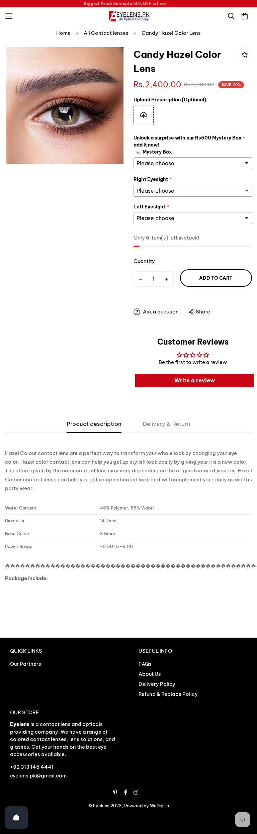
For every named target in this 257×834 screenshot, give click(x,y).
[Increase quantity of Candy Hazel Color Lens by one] (166, 279)
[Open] (16, 817)
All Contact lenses (106, 33)
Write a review (194, 380)
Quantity (144, 261)
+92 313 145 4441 (32, 767)
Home (63, 33)
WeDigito (159, 805)
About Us (150, 674)
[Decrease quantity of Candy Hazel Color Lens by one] (140, 279)
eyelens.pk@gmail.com (38, 775)
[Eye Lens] (128, 16)
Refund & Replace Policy (168, 694)
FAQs (145, 664)
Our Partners (25, 664)
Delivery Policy (157, 684)
